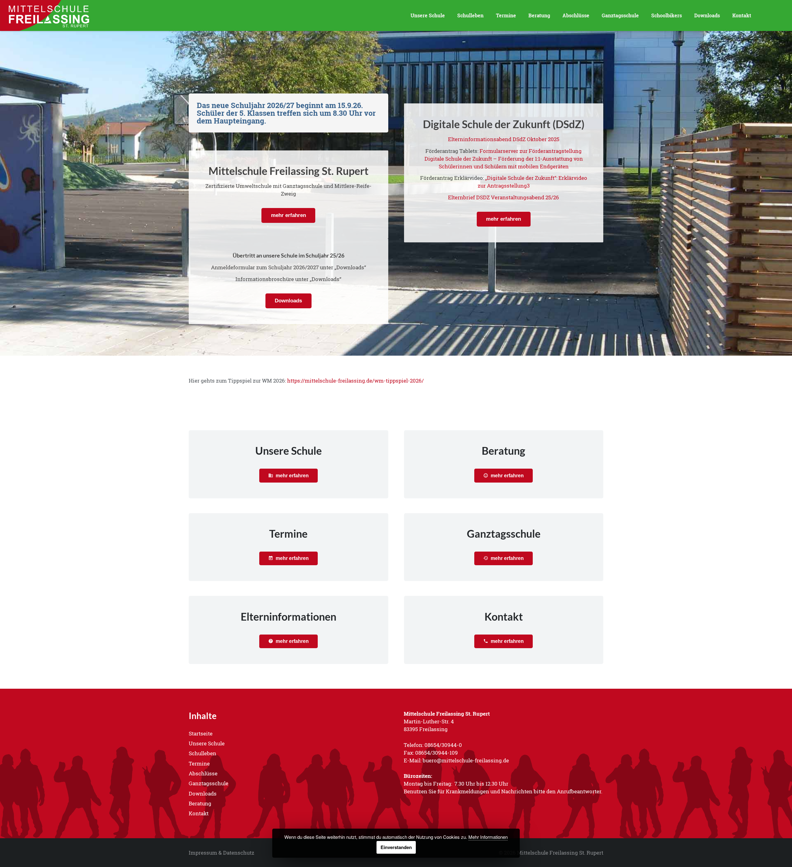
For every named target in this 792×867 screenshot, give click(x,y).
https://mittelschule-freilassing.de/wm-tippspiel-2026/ (355, 380)
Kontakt (199, 813)
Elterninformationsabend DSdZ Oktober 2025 (503, 139)
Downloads (203, 793)
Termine (199, 763)
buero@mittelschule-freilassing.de (466, 760)
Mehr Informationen (488, 837)
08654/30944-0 (443, 744)
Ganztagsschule (208, 783)
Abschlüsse (203, 773)
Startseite (201, 733)
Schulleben (202, 753)
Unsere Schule (207, 743)
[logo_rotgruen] (48, 15)
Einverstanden (396, 847)
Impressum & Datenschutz (221, 852)
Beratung (200, 803)
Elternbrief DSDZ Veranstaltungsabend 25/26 (503, 197)
